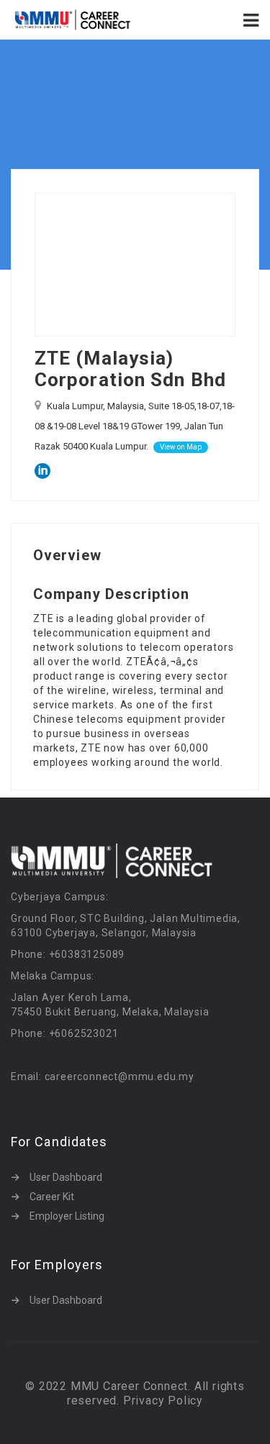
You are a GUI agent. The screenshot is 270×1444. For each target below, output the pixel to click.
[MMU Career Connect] (73, 19)
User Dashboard (66, 1177)
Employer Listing (67, 1216)
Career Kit (52, 1196)
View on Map (181, 447)
